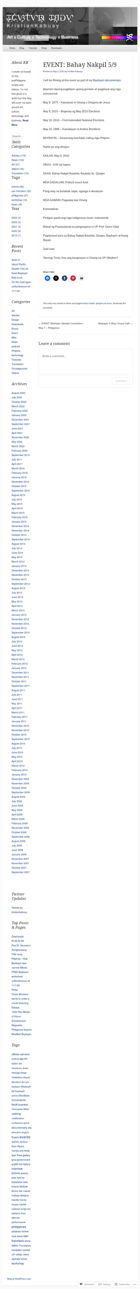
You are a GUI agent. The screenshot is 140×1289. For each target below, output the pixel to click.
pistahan (16, 1231)
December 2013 (20, 570)
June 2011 (17, 699)
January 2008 (19, 854)
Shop (44, 48)
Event (15, 333)
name (22, 1204)
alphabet (25, 1054)
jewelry (24, 1173)
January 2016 (19, 477)
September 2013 (21, 583)
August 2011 (18, 690)
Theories (16, 359)
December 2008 (20, 827)
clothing (16, 1113)
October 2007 (19, 867)
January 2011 (19, 721)
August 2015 (18, 495)
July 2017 (17, 459)
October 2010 (19, 734)
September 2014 (21, 539)
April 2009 (17, 814)
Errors (15, 328)
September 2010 (21, 739)
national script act (21, 1208)
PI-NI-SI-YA (18, 941)
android (15, 1058)
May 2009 (17, 810)
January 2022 (19, 415)
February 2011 (20, 716)
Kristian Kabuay (75, 71)
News (68, 303)
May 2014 (17, 557)
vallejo (19, 1254)
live (21, 1191)
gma (14, 1159)
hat (20, 1164)
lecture (23, 1186)
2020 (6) (16, 231)
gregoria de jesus (104, 303)
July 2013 (17, 592)
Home (12, 48)
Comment (121, 381)
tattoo (15, 1245)
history (26, 1164)
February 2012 (20, 663)
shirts (27, 1241)
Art (13, 310)
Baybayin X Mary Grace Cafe (115, 323)
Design (15, 319)
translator (17, 1250)
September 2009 (21, 792)
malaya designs (20, 1195)
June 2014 (17, 552)
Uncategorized (19, 368)
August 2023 (18, 393)
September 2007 (21, 872)
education (16, 1132)
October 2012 (19, 628)
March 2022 (18, 406)
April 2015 (17, 508)
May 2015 (17, 503)
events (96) (18, 186)
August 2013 (18, 588)
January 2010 (19, 774)
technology (17, 355)
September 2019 (21, 455)
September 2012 (21, 632)
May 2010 (17, 756)
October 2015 (19, 486)
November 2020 (20, 437)
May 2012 (17, 650)
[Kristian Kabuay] (70, 26)
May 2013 (17, 601)
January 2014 (19, 566)
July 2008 (17, 845)
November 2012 (20, 623)
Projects (16, 350)
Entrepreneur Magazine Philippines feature (22, 1025)
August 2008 (18, 841)
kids (25, 1182)
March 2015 (18, 512)
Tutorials (33, 48)
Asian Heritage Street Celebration (20, 1072)
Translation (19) (20, 173)
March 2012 (18, 659)
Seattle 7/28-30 (20, 268)
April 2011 (17, 708)
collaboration (18, 1118)
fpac (14, 1155)
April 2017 (17, 464)
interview (17, 1168)
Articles (15, 315)
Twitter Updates (19, 896)
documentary (19, 1127)
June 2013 (17, 597)
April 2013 (17, 606)
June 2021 (17, 428)
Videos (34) (18, 168)
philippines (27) (20, 195)
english (25, 1132)
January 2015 (19, 521)
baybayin (16, 1086)
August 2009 (18, 796)
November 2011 (20, 677)
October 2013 (19, 579)
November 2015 (20, 481)
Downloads (56, 48)
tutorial (26, 1250)
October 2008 (19, 832)
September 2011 (21, 685)
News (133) (18, 160)
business (23, 1104)
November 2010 (20, 730)
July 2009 (17, 801)
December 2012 (20, 619)
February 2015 (20, 517)
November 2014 (20, 530)
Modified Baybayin (21, 1034)
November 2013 (20, 574)
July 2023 (17, 397)
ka (23, 1177)
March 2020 (18, 446)
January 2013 (19, 614)
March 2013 (18, 610)
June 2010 (17, 752)
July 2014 (17, 548)
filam (14, 1146)
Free (19, 1155)
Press (15, 989)
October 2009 (19, 787)
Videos (15, 373)
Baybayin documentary (107, 80)
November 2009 (20, 783)
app (21, 1058)
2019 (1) (16, 235)
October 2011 (19, 681)
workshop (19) (19, 200)
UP (13, 1254)
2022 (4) (16, 222)
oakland (16, 1213)
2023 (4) (16, 217)
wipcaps (16, 1258)
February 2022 (20, 410)
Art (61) (16, 164)
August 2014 (18, 543)
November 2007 (20, 863)
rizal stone (17, 1236)
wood (24, 1258)
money (23, 1199)
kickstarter (17, 1182)
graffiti (15, 1164)
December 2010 (20, 725)
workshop (18, 1263)
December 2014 (20, 526)
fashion (15, 1141)
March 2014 (18, 561)
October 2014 (19, 535)
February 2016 (20, 472)
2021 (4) (16, 226)
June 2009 (17, 805)
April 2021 (17, 433)
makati (26, 1191)
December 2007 (20, 858)
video (26, 1254)
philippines (19, 1226)
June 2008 (17, 850)
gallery (26, 1155)
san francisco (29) (21, 191)
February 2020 (20, 450)
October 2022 (19, 401)
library (15, 1191)
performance (18, 1222)
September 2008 (21, 836)
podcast (16, 346)
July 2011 (17, 694)
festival (24, 1141)
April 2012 (17, 654)
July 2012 (17, 641)
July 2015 (17, 499)
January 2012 (19, 668)
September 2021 (21, 424)
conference (17, 1122)
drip (30, 1127)
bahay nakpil (89, 303)
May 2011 (17, 703)
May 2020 (17, 441)
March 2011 (18, 712)
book (15, 1104)
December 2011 (20, 672)
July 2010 (17, 748)
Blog (22, 48)
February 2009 (20, 823)
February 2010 (20, 770)
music (15, 1204)
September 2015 (21, 490)
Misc (14, 337)
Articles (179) (19, 155)
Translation (18, 364)
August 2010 (18, 743)
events (24, 1136)
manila (15, 1199)
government (23, 1159)
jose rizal (16, 1177)
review (25, 1231)
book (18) (17, 204)
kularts (15, 1186)
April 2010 (17, 761)
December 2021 (20, 419)
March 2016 (18, 468)
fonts (27, 1150)
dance (26, 1122)
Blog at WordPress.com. (19, 1279)
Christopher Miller (20, 1109)
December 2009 (20, 779)
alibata (15, 1054)
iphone (16, 1173)
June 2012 (17, 645)
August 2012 (18, 637)
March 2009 (18, 819)
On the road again (21, 282)
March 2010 (18, 765)
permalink (47, 308)
